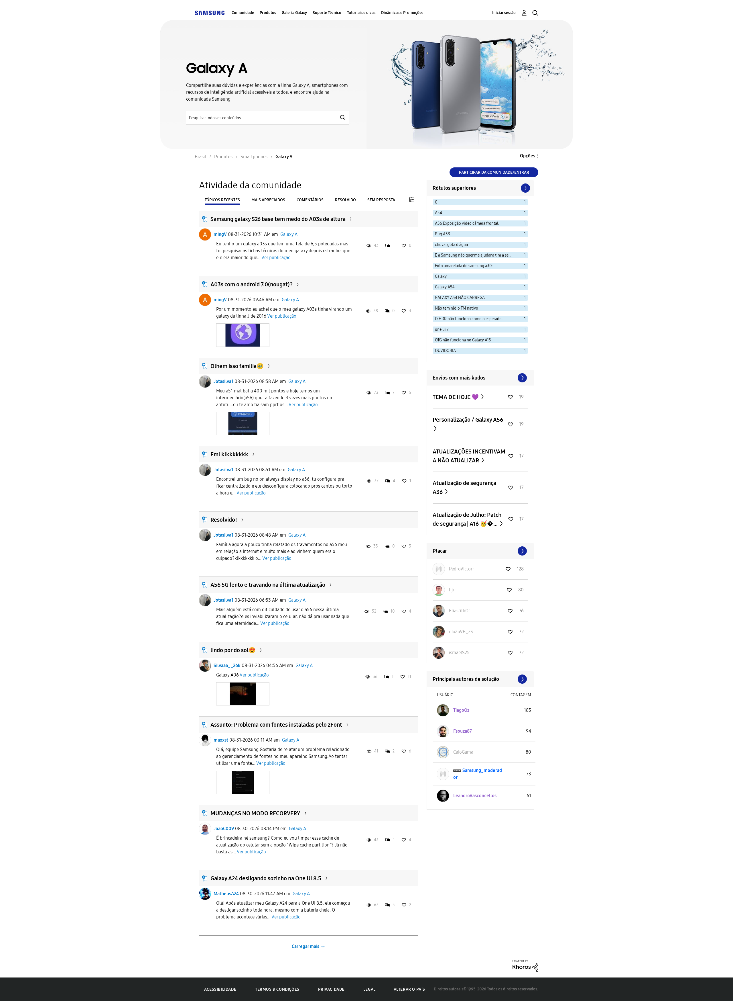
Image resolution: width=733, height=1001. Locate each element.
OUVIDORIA (445, 350)
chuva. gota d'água (451, 244)
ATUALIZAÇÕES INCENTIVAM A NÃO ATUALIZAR (469, 456)
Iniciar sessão (504, 12)
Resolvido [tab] (345, 200)
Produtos (268, 12)
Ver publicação (276, 257)
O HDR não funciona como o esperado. (469, 318)
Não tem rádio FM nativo (456, 308)
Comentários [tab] (310, 200)
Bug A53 (442, 234)
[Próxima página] (525, 188)
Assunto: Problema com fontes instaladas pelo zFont (276, 724)
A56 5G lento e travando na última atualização (267, 584)
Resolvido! (223, 519)
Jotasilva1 (223, 381)
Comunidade (243, 12)
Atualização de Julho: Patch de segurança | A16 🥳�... (467, 519)
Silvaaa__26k (227, 665)
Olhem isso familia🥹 (237, 366)
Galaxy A (288, 234)
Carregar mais (305, 946)
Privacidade (331, 989)
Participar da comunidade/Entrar (494, 172)
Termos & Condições (277, 989)
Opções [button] (527, 156)
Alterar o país (409, 989)
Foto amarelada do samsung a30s (464, 265)
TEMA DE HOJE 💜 (456, 397)
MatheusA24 (226, 893)
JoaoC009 (224, 828)
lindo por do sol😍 (233, 650)
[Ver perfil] (205, 234)
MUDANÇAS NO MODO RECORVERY (255, 813)
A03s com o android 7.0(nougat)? (251, 284)
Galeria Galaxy (294, 12)
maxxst (221, 740)
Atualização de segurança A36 (464, 487)
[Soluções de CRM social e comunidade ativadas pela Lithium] (525, 965)
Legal (369, 989)
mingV (220, 234)
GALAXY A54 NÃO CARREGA (460, 297)
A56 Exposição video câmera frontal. (467, 223)
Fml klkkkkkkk (229, 454)
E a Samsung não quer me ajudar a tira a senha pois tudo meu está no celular (474, 255)
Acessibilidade (220, 989)
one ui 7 (442, 329)
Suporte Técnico (327, 12)
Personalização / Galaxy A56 (468, 419)
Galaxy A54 (445, 287)
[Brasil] (209, 12)
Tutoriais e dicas (361, 12)
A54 (438, 212)
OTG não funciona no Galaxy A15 (463, 340)
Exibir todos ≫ (480, 378)
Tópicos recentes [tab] (222, 200)
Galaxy (441, 276)
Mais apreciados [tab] (268, 200)
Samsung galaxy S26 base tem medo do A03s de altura (278, 219)
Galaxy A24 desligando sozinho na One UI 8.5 (265, 878)
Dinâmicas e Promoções (402, 12)
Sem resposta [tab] (381, 200)
